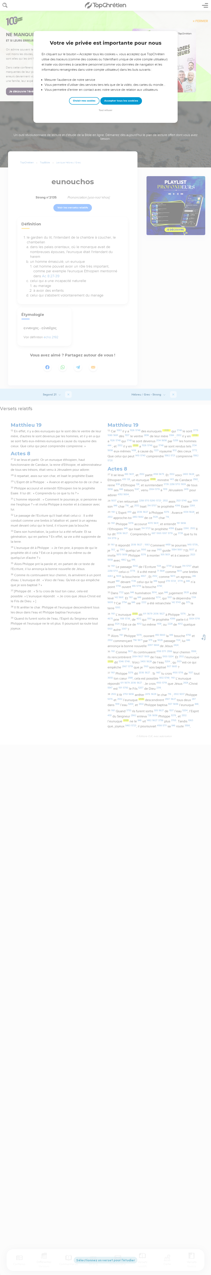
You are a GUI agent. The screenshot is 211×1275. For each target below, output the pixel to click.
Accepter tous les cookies (121, 100)
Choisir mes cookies (84, 100)
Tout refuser (105, 110)
